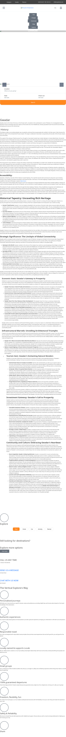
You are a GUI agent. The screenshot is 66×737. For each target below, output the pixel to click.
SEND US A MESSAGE (9, 570)
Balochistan (23, 181)
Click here (4, 551)
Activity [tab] (40, 529)
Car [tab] (32, 529)
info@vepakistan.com (58, 2)
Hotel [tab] (24, 529)
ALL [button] (55, 8)
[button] (61, 8)
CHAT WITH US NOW (9, 580)
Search (33, 102)
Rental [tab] (49, 529)
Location (6, 89)
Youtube (17, 2)
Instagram (9, 2)
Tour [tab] (16, 529)
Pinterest (24, 2)
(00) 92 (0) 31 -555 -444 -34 (44, 2)
